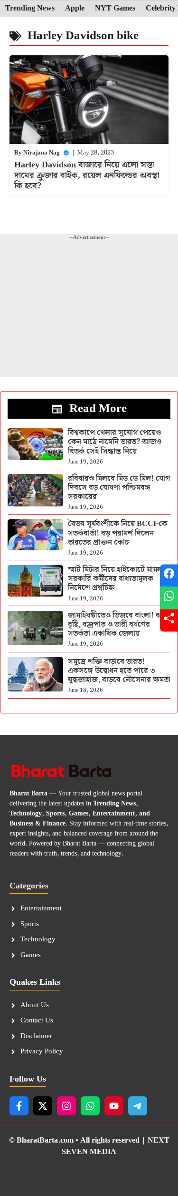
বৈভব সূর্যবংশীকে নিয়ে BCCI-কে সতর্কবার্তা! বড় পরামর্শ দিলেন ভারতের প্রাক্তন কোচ (118, 533)
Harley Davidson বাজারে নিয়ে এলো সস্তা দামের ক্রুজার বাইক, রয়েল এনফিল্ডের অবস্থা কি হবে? (86, 175)
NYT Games (115, 8)
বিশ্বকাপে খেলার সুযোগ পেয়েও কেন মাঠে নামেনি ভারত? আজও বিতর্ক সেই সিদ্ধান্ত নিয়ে (114, 442)
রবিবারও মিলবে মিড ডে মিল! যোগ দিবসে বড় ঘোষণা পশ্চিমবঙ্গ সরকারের (119, 488)
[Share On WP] (169, 598)
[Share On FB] (169, 576)
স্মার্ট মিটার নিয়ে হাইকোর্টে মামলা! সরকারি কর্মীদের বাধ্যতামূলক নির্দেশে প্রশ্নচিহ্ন (117, 579)
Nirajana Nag (41, 153)
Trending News (30, 8)
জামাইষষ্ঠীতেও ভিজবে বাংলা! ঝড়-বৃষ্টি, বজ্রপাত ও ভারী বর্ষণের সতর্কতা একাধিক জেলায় (118, 624)
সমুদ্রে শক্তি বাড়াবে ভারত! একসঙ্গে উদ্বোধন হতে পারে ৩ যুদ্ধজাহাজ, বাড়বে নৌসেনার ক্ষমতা (119, 671)
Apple (74, 8)
